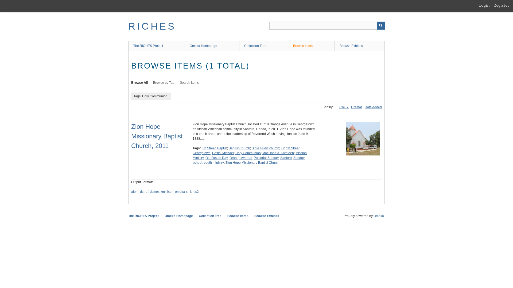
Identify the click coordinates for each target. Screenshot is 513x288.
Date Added (373, 107)
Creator (356, 107)
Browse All (139, 83)
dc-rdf (144, 192)
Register (501, 5)
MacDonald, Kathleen (278, 153)
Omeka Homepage (203, 46)
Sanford (286, 158)
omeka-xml (183, 192)
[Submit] (381, 26)
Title (342, 107)
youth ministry (214, 163)
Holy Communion (248, 153)
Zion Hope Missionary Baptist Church (252, 163)
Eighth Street (290, 148)
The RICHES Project (148, 46)
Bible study (260, 148)
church (274, 148)
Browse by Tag (163, 83)
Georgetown (202, 153)
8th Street (209, 148)
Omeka (379, 216)
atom (134, 192)
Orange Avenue (241, 158)
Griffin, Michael (223, 153)
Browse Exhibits (351, 46)
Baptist (222, 148)
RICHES (152, 26)
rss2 (196, 192)
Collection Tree (255, 46)
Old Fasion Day (216, 158)
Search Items (189, 83)
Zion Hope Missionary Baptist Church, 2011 (157, 136)
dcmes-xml (158, 192)
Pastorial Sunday (266, 158)
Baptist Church (239, 148)
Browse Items (303, 46)
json (170, 192)
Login (484, 5)
